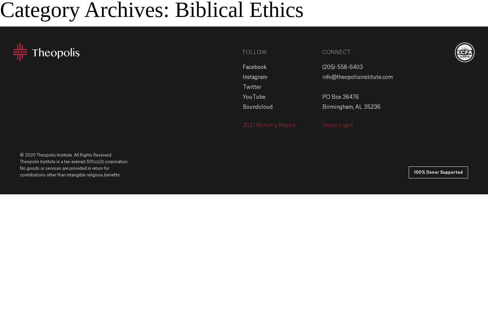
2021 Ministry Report (269, 125)
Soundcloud (258, 107)
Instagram (255, 77)
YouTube (254, 97)
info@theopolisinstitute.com (357, 77)
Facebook (255, 67)
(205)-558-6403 (342, 67)
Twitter (252, 87)
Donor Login (337, 125)
